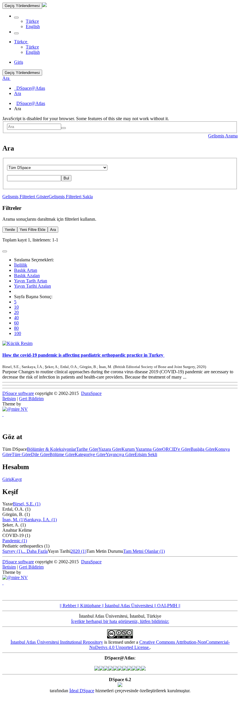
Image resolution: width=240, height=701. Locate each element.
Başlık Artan (25, 270)
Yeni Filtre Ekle (32, 229)
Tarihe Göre (87, 449)
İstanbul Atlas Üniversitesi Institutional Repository (57, 642)
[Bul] (63, 128)
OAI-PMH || (168, 605)
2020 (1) (78, 551)
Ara (53, 229)
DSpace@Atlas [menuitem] (29, 88)
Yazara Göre (109, 449)
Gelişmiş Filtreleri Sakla (71, 196)
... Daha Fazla (35, 551)
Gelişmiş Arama (223, 135)
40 (16, 317)
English (33, 26)
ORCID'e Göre (176, 449)
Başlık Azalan (27, 275)
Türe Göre (21, 454)
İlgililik (20, 265)
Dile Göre (40, 454)
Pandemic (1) (14, 540)
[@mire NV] (15, 409)
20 (16, 312)
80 (16, 328)
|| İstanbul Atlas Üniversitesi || (128, 605)
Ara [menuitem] (17, 93)
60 (16, 322)
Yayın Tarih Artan (30, 280)
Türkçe (32, 21)
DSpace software (18, 393)
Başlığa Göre (203, 449)
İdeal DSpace (81, 690)
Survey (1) (12, 551)
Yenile (10, 229)
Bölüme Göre (62, 454)
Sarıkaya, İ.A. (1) (41, 519)
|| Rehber (68, 605)
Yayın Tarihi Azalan (32, 286)
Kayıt (16, 479)
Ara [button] (6, 78)
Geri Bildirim (31, 398)
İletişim (9, 398)
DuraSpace (91, 393)
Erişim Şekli (146, 454)
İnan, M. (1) (13, 519)
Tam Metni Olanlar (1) (144, 551)
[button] (16, 17)
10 (16, 307)
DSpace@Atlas (30, 103)
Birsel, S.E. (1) (26, 503)
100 (17, 333)
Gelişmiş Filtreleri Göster (25, 196)
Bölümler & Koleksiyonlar (51, 449)
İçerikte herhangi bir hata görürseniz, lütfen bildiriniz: (120, 621)
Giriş (6, 479)
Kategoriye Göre (90, 454)
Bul (66, 178)
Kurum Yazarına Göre (141, 449)
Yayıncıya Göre (120, 454)
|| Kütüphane (88, 605)
